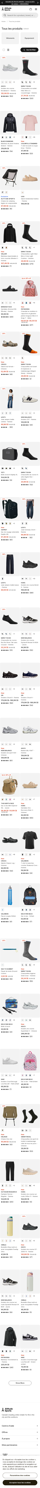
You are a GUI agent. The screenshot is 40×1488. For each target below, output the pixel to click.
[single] (4, 50)
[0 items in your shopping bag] (30, 9)
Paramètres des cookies (20, 1475)
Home (4, 21)
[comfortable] (8, 50)
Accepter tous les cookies (20, 1483)
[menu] (36, 9)
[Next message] (38, 2)
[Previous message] (2, 2)
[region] (20, 1472)
